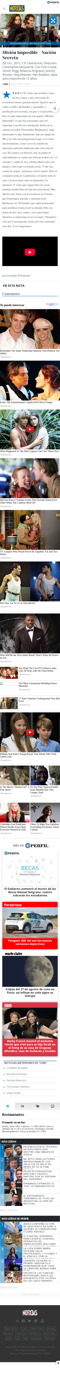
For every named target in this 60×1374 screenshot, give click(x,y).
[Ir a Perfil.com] (53, 2)
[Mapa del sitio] (42, 1321)
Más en (18, 845)
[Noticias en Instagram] (17, 1321)
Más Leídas (9, 1141)
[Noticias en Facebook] (23, 1321)
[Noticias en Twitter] (29, 1321)
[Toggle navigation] (5, 8)
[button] (55, 108)
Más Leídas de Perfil (15, 1219)
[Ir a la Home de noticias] (30, 1313)
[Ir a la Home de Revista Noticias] (16, 8)
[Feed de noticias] (35, 1321)
